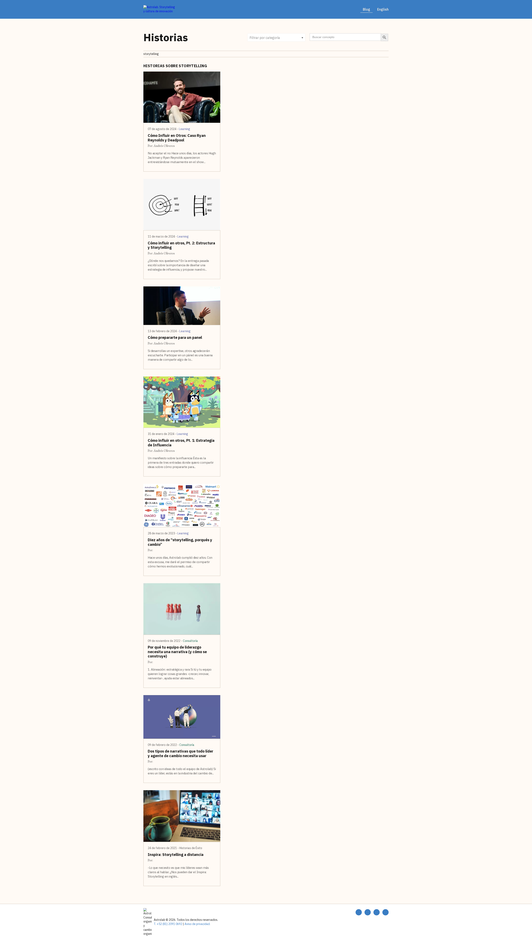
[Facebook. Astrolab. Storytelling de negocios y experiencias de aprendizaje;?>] (368, 912)
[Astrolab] (160, 9)
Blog (366, 9)
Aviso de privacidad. (197, 924)
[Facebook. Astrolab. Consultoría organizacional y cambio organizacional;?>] (359, 912)
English (383, 9)
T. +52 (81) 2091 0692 (168, 924)
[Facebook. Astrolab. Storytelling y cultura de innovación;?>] (376, 912)
